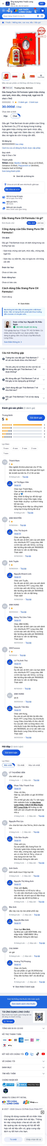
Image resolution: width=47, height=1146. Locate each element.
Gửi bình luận (11, 752)
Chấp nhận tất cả (33, 1139)
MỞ (41, 4)
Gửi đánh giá (36, 417)
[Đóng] (3, 3)
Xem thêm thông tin (12, 342)
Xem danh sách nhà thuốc (23, 1004)
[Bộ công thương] (8, 1084)
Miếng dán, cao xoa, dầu (23, 22)
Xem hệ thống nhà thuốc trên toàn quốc (23, 999)
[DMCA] (27, 1084)
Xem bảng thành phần (11, 171)
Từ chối (13, 1139)
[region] (23, 48)
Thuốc (8, 22)
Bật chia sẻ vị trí (13, 189)
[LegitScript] (14, 1090)
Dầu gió (38, 22)
